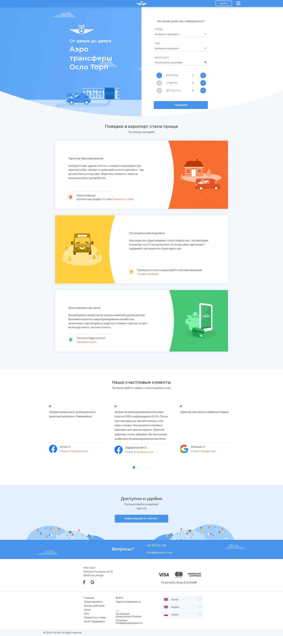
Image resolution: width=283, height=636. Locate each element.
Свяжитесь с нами (123, 199)
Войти (224, 3)
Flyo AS (56, 632)
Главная (89, 597)
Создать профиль (148, 273)
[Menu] (239, 3)
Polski (174, 614)
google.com (209, 451)
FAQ (103, 199)
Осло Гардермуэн (94, 621)
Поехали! (181, 105)
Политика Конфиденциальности (129, 621)
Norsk (174, 599)
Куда (157, 43)
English (175, 606)
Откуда (159, 29)
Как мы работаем (94, 605)
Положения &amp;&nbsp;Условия (128, 615)
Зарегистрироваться (128, 601)
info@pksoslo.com (159, 552)
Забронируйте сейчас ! (141, 518)
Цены (87, 609)
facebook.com (79, 451)
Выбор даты (162, 57)
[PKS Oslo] (141, 3)
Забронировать (93, 601)
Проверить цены (86, 341)
